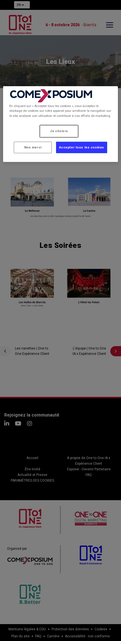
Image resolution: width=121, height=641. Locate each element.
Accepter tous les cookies (81, 147)
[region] (60, 124)
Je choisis (59, 131)
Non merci (33, 147)
